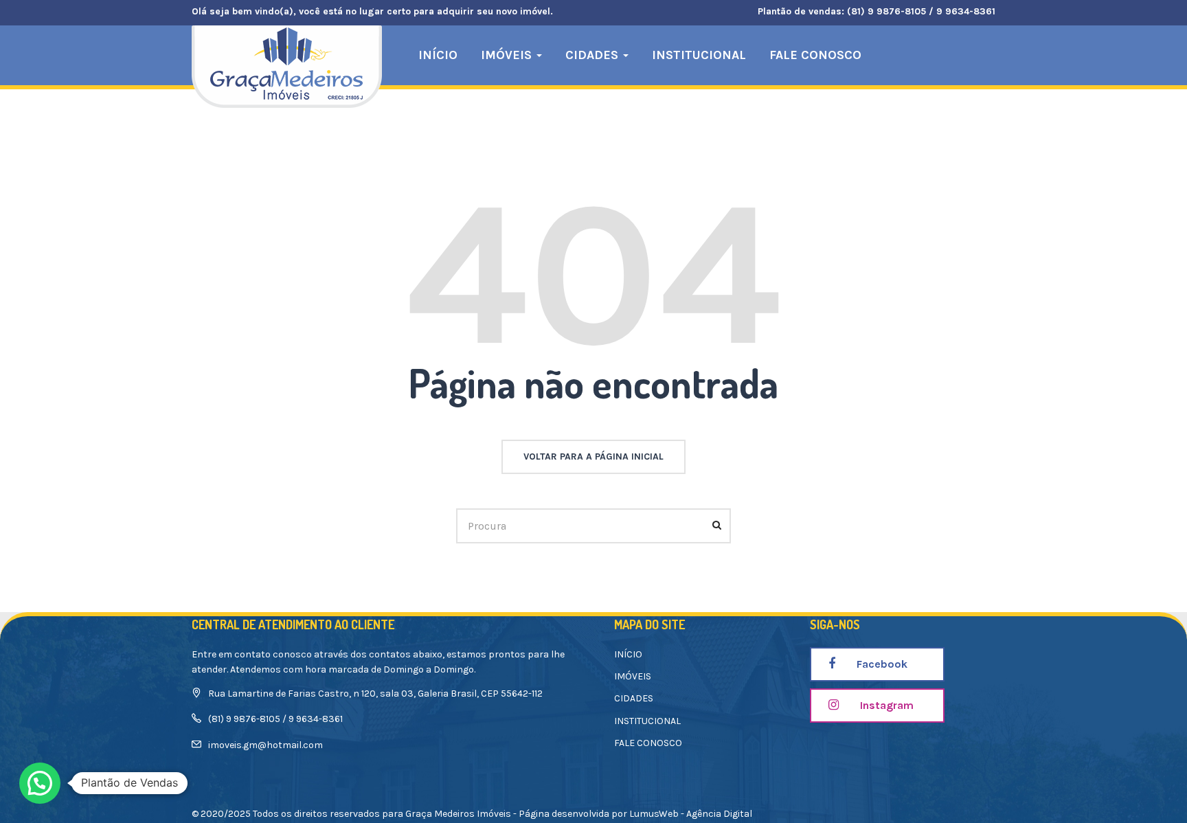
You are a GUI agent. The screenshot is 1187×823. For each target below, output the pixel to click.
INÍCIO (437, 55)
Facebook (880, 663)
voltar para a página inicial (593, 456)
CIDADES (593, 55)
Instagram (885, 705)
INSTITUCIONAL (699, 55)
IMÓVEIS (508, 55)
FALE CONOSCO (815, 55)
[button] (39, 783)
